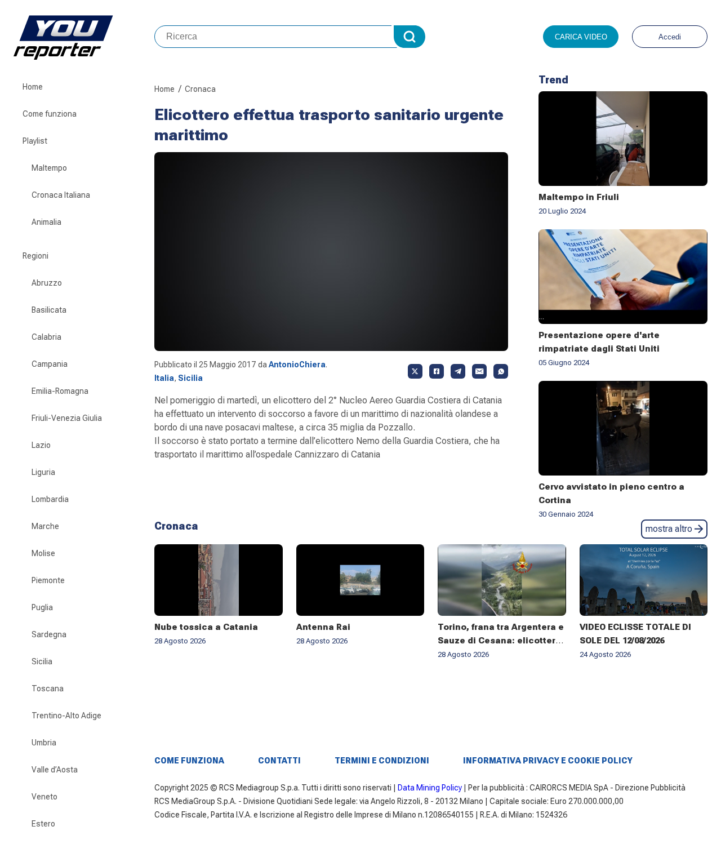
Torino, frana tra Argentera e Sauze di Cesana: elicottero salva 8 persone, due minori (501, 640)
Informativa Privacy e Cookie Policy (548, 760)
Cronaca (200, 89)
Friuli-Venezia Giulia (67, 418)
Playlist (35, 140)
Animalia (46, 221)
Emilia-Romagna (60, 391)
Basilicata (49, 309)
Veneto (44, 796)
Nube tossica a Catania (206, 627)
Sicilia (42, 661)
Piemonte (48, 580)
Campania (50, 363)
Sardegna (49, 634)
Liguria (43, 472)
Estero (43, 823)
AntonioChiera (297, 364)
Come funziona (50, 113)
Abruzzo (47, 282)
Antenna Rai (323, 627)
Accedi (669, 37)
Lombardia (50, 499)
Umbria (44, 742)
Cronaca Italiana (61, 194)
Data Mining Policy (430, 787)
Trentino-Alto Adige (66, 715)
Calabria (46, 336)
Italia (164, 378)
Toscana (48, 688)
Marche (45, 526)
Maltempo (49, 167)
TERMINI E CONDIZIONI (382, 760)
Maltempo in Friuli (578, 197)
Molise (43, 553)
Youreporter (84, 37)
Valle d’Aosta (55, 769)
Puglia (42, 607)
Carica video (581, 37)
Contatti (279, 760)
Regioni (35, 255)
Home (33, 86)
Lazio (41, 445)
